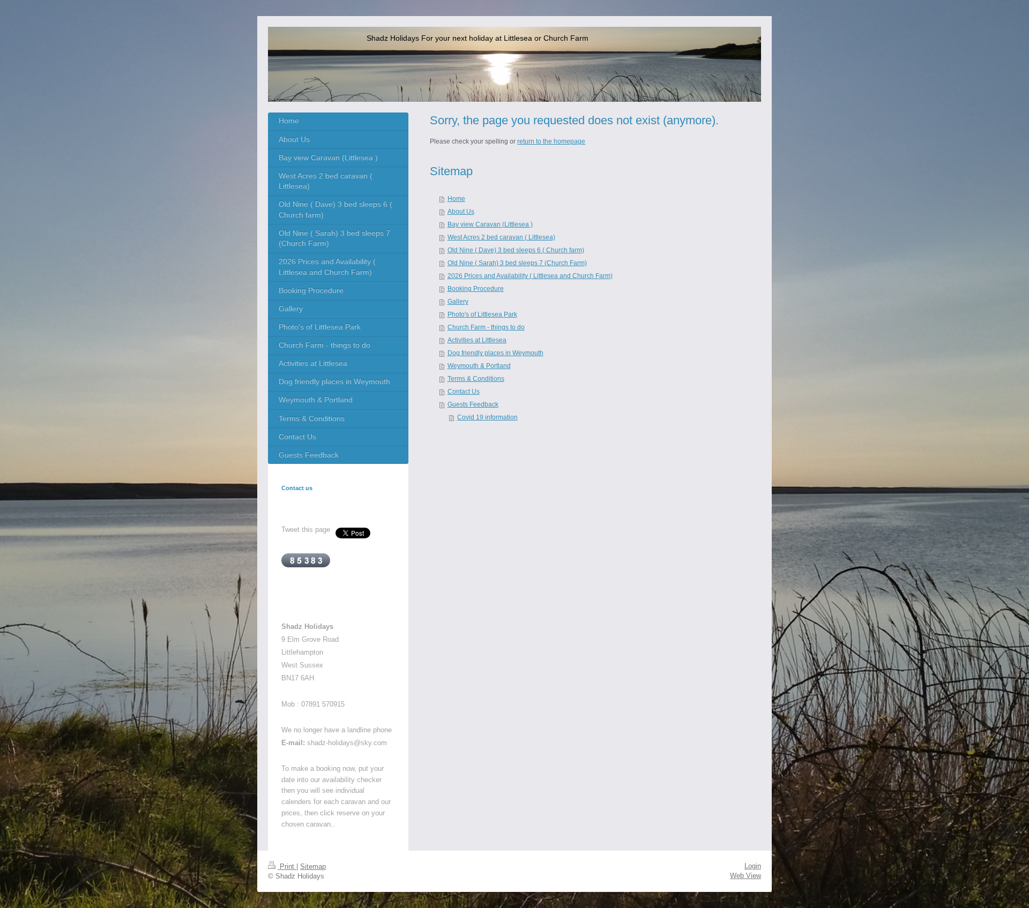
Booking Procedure (476, 288)
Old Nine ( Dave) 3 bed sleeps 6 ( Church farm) (516, 250)
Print (287, 866)
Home (456, 198)
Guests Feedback (473, 404)
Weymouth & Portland (479, 366)
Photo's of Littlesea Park (482, 314)
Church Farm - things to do (486, 327)
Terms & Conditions (476, 378)
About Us (461, 211)
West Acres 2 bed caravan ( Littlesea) (501, 237)
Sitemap (313, 866)
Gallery (458, 301)
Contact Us (464, 391)
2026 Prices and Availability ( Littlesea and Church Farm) (530, 276)
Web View (745, 876)
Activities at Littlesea (477, 340)
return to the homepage (551, 141)
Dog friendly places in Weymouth (495, 353)
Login (752, 866)
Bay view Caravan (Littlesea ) (490, 224)
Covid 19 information (487, 417)
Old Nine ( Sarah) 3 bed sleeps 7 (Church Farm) (517, 263)
